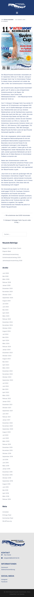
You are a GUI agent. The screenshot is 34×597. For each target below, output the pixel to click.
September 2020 (7, 429)
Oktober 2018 (6, 478)
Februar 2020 (6, 444)
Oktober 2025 (6, 294)
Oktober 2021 (6, 407)
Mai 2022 (5, 389)
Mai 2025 (5, 310)
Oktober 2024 (6, 328)
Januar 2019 (6, 469)
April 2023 (5, 365)
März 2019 (5, 465)
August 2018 (6, 484)
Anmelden (5, 512)
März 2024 (5, 343)
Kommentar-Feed (7, 518)
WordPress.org (7, 521)
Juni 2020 (5, 438)
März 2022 (5, 395)
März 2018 (5, 496)
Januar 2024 (6, 349)
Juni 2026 (5, 273)
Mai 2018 (5, 490)
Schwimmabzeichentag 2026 (11, 257)
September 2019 (7, 456)
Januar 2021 (6, 420)
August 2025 (6, 301)
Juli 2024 (5, 334)
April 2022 (5, 392)
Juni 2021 (5, 414)
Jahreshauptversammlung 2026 (12, 260)
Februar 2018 (6, 499)
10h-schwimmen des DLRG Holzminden (17, 215)
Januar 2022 (6, 401)
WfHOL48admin (8, 19)
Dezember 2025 (7, 288)
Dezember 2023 (7, 352)
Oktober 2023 (6, 355)
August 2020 (6, 432)
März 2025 (5, 316)
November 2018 (7, 475)
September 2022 (7, 380)
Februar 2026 (6, 282)
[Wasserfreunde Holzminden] (17, 5)
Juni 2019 (5, 462)
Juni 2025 (5, 307)
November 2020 (7, 426)
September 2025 (7, 297)
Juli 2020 (5, 435)
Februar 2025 (6, 319)
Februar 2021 (6, 417)
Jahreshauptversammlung (10, 254)
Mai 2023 (5, 362)
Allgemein (4, 21)
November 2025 (7, 291)
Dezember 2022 (7, 371)
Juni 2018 (5, 487)
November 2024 (7, 325)
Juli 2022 (5, 383)
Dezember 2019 (7, 447)
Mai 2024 (5, 337)
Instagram (4, 579)
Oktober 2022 (6, 377)
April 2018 (5, 493)
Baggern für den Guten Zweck (11, 248)
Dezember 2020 (7, 423)
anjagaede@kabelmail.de (11, 558)
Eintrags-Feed (6, 515)
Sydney (22, 594)
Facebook (4, 581)
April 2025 (5, 313)
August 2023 (6, 359)
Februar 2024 (6, 346)
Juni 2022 (5, 386)
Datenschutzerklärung (8, 569)
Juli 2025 (5, 304)
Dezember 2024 (7, 322)
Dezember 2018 (7, 472)
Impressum (4, 567)
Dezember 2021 (7, 404)
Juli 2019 (5, 459)
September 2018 (7, 481)
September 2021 (7, 410)
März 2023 (5, 368)
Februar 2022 (6, 398)
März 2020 (5, 441)
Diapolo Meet (6, 251)
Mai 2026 (5, 276)
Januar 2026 (6, 285)
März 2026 (5, 279)
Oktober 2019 (6, 453)
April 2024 (5, 340)
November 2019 (7, 450)
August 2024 (6, 331)
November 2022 (7, 374)
